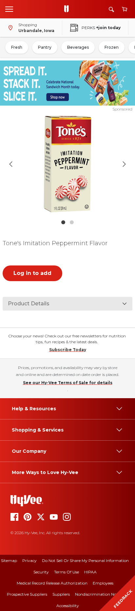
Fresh (16, 47)
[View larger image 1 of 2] (68, 164)
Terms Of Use (66, 571)
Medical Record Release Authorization (52, 583)
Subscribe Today (67, 349)
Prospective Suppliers (27, 594)
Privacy (29, 560)
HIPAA (90, 571)
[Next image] (124, 164)
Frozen (112, 47)
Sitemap (9, 560)
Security (41, 571)
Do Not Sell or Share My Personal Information (85, 560)
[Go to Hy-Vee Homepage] (68, 9)
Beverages (78, 47)
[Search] (111, 9)
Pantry (44, 47)
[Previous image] (11, 164)
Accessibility (67, 605)
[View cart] (124, 9)
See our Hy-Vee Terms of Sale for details (67, 382)
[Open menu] (9, 9)
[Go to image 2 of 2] (72, 222)
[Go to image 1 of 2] (63, 222)
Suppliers (61, 594)
